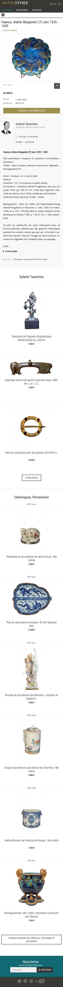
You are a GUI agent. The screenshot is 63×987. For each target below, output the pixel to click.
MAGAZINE (36, 10)
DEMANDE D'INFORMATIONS (31, 110)
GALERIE (19, 142)
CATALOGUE (6, 10)
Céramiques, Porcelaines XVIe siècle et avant (30, 259)
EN (55, 4)
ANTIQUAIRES (22, 10)
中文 (59, 4)
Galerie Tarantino (27, 124)
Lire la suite (11, 251)
